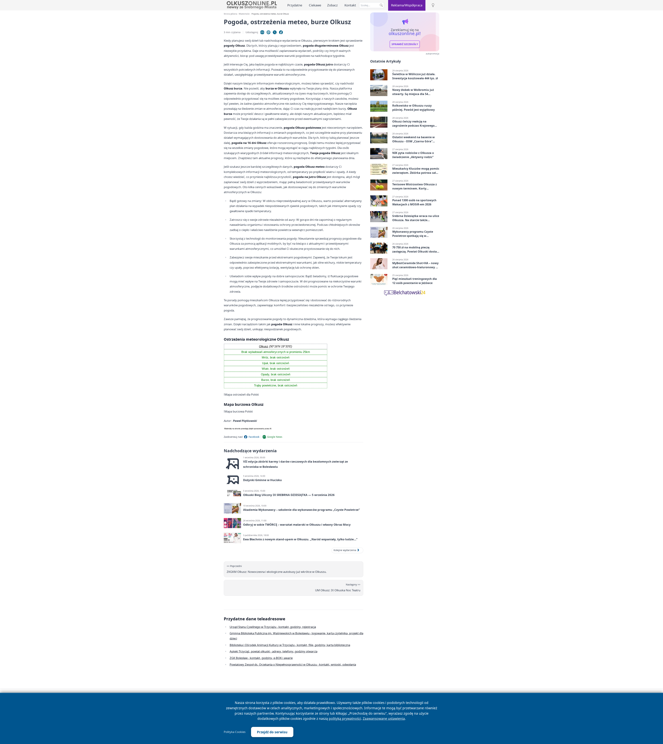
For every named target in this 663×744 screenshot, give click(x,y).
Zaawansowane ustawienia (384, 718)
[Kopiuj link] (262, 32)
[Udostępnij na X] (275, 32)
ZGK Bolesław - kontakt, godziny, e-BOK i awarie (261, 658)
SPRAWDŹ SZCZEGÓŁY (405, 44)
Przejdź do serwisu (272, 732)
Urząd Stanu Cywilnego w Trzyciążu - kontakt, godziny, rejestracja (273, 627)
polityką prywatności (345, 718)
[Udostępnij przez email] (268, 32)
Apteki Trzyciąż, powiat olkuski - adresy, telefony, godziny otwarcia (273, 651)
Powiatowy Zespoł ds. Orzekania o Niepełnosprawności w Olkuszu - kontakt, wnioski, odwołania (293, 664)
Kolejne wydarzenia (345, 550)
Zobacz (332, 5)
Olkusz (263, 346)
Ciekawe (315, 5)
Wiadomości (244, 13)
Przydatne (294, 5)
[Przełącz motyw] (433, 5)
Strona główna (230, 13)
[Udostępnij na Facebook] (281, 32)
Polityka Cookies (235, 732)
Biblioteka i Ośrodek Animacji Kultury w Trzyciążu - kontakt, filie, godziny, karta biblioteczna (290, 645)
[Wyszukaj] (381, 5)
